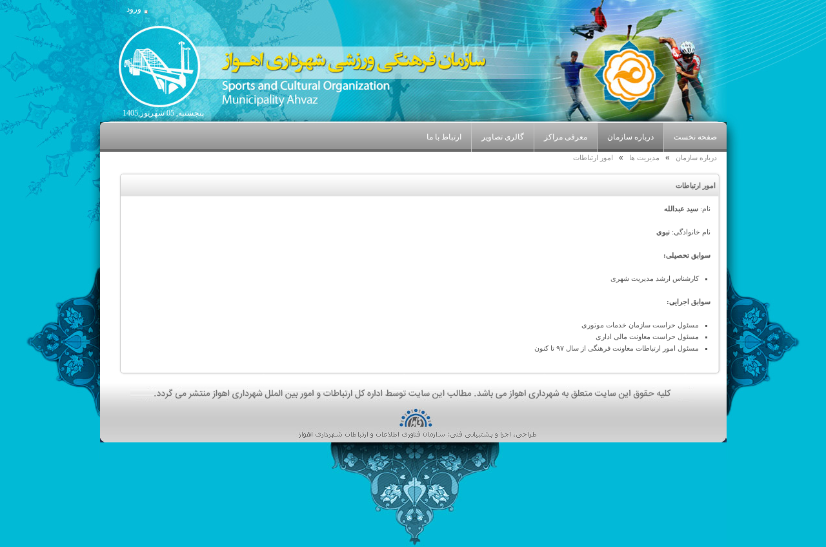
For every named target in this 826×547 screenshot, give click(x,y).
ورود (133, 9)
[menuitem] (630, 137)
